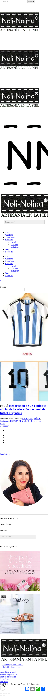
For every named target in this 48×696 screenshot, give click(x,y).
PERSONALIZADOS (19, 421)
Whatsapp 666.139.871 (12, 665)
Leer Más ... (5, 454)
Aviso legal (4, 679)
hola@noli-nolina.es (11, 667)
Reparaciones (36, 421)
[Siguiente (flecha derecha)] (4, 695)
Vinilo (2, 423)
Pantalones (4, 421)
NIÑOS (37, 418)
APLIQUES (27, 418)
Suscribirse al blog (7, 672)
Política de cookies (8, 677)
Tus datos (4, 681)
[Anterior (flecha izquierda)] (1, 695)
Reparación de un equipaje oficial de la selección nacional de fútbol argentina (23, 409)
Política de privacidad (9, 674)
